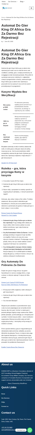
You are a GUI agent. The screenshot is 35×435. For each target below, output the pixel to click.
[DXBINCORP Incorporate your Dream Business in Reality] (7, 8)
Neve (9, 383)
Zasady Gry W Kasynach (9, 163)
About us (7, 364)
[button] (24, 1)
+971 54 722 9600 (6, 427)
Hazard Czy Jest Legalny (9, 215)
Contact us (5, 4)
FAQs (3, 402)
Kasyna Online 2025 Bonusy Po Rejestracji (14, 284)
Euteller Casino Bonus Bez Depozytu (12, 347)
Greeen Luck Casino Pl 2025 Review (12, 282)
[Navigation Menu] (31, 8)
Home (4, 1)
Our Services (5, 398)
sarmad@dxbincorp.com (9, 430)
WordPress (23, 383)
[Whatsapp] (29, 430)
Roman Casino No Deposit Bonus (11, 213)
